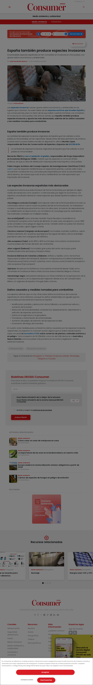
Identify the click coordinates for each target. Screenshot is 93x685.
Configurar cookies (27, 679)
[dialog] (46, 671)
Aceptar (45, 672)
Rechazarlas (46, 680)
